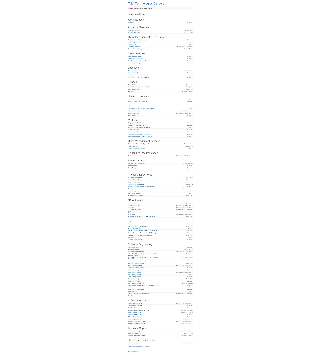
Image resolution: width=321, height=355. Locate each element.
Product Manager (132, 165)
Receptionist (131, 22)
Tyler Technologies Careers (146, 3)
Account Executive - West (134, 228)
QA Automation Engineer (134, 209)
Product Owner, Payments (135, 170)
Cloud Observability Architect (135, 58)
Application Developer (133, 247)
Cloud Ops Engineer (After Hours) (137, 60)
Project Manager (132, 188)
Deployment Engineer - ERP (135, 333)
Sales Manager (132, 237)
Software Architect (132, 291)
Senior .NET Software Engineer (136, 263)
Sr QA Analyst (131, 214)
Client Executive (132, 44)
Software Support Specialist (135, 312)
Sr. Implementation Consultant (136, 195)
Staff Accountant (132, 91)
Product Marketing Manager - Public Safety (139, 134)
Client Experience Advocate (135, 303)
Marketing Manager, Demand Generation (139, 127)
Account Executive (133, 224)
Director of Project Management (136, 163)
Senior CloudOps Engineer (135, 265)
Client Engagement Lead (134, 42)
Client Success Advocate (134, 46)
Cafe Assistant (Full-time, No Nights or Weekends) (141, 144)
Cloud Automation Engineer (135, 56)
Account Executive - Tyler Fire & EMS (138, 226)
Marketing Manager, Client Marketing (137, 125)
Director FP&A (131, 84)
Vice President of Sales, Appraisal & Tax (138, 77)
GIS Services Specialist (134, 182)
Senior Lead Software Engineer (136, 267)
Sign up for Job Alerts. (134, 351)
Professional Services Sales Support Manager (140, 235)
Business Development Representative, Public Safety (142, 233)
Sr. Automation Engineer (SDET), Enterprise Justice (141, 216)
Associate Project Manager (135, 177)
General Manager (132, 70)
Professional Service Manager (136, 184)
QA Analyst (131, 207)
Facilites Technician (133, 146)
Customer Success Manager (135, 48)
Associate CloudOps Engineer (136, 251)
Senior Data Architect (133, 113)
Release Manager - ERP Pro (135, 261)
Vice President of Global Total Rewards (138, 75)
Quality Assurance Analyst (135, 212)
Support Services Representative (136, 323)
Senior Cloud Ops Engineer (135, 63)
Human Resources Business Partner (137, 99)
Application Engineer (133, 249)
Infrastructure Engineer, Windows (136, 335)
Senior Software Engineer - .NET (136, 283)
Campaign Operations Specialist (136, 123)
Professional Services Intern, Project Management (141, 186)
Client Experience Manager (135, 308)
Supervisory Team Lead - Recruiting (137, 101)
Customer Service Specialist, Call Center (138, 310)
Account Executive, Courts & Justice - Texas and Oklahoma (143, 230)
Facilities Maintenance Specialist (136, 148)
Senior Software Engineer (134, 270)
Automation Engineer (133, 203)
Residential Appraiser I (134, 30)
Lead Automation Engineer (135, 205)
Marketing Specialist (133, 129)
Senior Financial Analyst (134, 89)
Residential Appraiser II (134, 32)
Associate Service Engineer (135, 331)
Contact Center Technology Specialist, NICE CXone (141, 108)
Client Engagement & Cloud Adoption (137, 39)
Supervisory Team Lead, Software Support (139, 321)
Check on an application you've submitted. (139, 346)
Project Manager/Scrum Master (136, 191)
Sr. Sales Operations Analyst (135, 239)
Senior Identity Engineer (134, 115)
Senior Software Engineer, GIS (136, 289)
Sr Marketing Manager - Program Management (140, 136)
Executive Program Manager (135, 179)
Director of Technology (134, 111)
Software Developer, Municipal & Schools (139, 293)
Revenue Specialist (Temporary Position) (138, 87)
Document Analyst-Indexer (135, 155)
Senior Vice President (133, 72)
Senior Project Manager (134, 193)
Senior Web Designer (133, 343)
